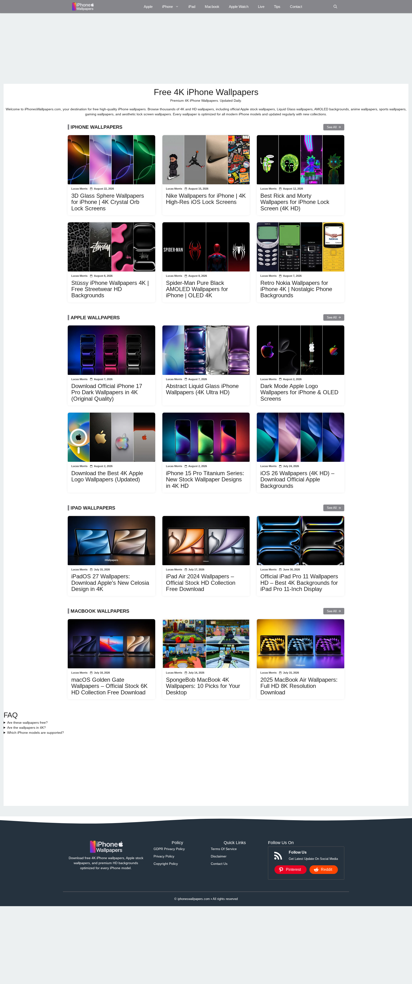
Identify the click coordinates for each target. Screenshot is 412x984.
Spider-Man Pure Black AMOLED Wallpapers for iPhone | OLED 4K (197, 289)
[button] (335, 6)
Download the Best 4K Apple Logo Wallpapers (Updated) (107, 476)
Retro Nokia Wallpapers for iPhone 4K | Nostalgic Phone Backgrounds (296, 289)
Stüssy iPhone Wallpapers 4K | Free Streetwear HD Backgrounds (110, 289)
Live (261, 7)
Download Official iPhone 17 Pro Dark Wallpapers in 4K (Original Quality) (106, 392)
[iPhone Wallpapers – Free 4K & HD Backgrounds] (82, 6)
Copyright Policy (166, 864)
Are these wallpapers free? (27, 722)
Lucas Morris (79, 188)
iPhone (167, 7)
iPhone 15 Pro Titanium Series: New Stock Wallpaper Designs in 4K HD (205, 479)
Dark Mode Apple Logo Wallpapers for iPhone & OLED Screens (299, 392)
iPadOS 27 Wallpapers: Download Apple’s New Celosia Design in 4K (110, 582)
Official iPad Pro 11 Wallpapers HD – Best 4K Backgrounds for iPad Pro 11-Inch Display (299, 582)
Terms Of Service (224, 849)
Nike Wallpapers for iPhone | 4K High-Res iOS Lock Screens (206, 198)
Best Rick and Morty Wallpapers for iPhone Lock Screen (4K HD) (294, 202)
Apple (148, 7)
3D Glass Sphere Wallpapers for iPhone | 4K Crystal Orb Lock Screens (107, 202)
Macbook (212, 7)
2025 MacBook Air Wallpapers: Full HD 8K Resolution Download (299, 686)
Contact (296, 7)
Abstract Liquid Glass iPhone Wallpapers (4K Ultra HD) (202, 389)
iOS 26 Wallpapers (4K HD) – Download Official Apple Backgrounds (297, 479)
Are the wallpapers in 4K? (26, 727)
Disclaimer (219, 856)
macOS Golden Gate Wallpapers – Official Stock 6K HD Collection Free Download (109, 686)
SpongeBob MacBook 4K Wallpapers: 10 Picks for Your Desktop (203, 686)
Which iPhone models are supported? (35, 732)
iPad (191, 7)
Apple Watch (238, 7)
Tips (277, 7)
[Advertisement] (147, 48)
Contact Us (219, 864)
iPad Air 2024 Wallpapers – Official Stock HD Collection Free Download (200, 582)
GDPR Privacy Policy (169, 849)
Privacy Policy (164, 856)
